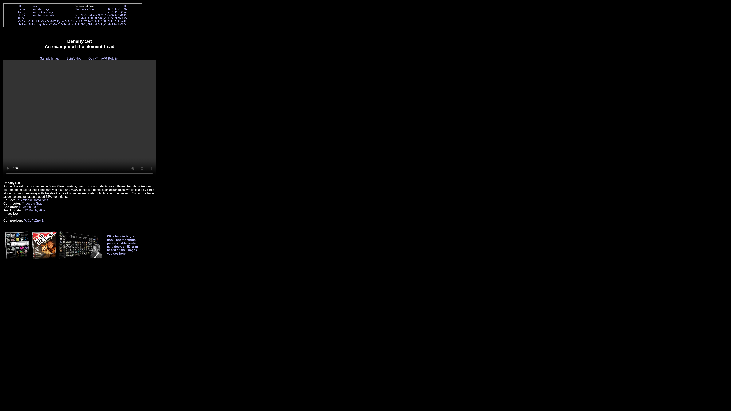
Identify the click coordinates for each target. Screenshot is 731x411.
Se (119, 15)
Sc (76, 15)
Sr (23, 18)
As (115, 15)
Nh (109, 24)
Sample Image (50, 58)
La (26, 21)
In (109, 18)
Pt (99, 21)
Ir (96, 21)
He (125, 6)
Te (119, 18)
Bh (89, 24)
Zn (105, 15)
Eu (47, 21)
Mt (96, 24)
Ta (82, 21)
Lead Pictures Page (42, 12)
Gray (91, 9)
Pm (40, 21)
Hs (92, 24)
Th (30, 24)
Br (122, 15)
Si (112, 12)
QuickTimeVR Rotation (103, 58)
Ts (122, 24)
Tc (89, 18)
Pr (33, 21)
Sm (44, 21)
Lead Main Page (40, 9)
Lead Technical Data (43, 15)
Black (78, 9)
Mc (116, 24)
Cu (102, 15)
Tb (55, 21)
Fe (92, 15)
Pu (43, 24)
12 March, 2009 (34, 210)
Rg (102, 24)
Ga (109, 15)
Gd (52, 21)
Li (20, 9)
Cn (105, 24)
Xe (125, 18)
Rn (125, 21)
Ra (23, 24)
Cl (122, 12)
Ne (125, 9)
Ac (26, 24)
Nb (82, 18)
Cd (105, 18)
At (122, 21)
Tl (109, 21)
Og (125, 24)
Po (119, 21)
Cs (19, 21)
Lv (119, 24)
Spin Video (73, 58)
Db (82, 24)
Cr (85, 15)
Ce (29, 21)
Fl (112, 24)
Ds (99, 24)
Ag (102, 18)
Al (109, 12)
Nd (36, 21)
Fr (20, 24)
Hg (105, 21)
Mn (89, 15)
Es (62, 24)
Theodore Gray (32, 203)
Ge (112, 15)
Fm (65, 24)
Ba (23, 21)
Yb (72, 21)
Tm (69, 21)
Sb (115, 18)
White (85, 9)
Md (69, 24)
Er (65, 21)
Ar (125, 12)
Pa (33, 24)
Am (48, 24)
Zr (79, 18)
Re (89, 21)
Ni (99, 15)
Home (35, 6)
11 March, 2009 (28, 207)
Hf (79, 21)
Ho (62, 21)
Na (19, 12)
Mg (23, 12)
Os (92, 21)
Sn (112, 18)
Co (95, 15)
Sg (85, 24)
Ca (23, 15)
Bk (55, 24)
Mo (85, 18)
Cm (52, 24)
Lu (76, 21)
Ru (92, 18)
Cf (59, 24)
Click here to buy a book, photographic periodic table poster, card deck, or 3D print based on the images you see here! (122, 245)
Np (39, 24)
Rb (19, 18)
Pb (112, 21)
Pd (99, 18)
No (72, 24)
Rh (95, 18)
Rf (79, 24)
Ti (79, 15)
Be (23, 9)
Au (102, 21)
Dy (58, 21)
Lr (76, 24)
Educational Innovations (32, 200)
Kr (125, 15)
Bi (116, 21)
